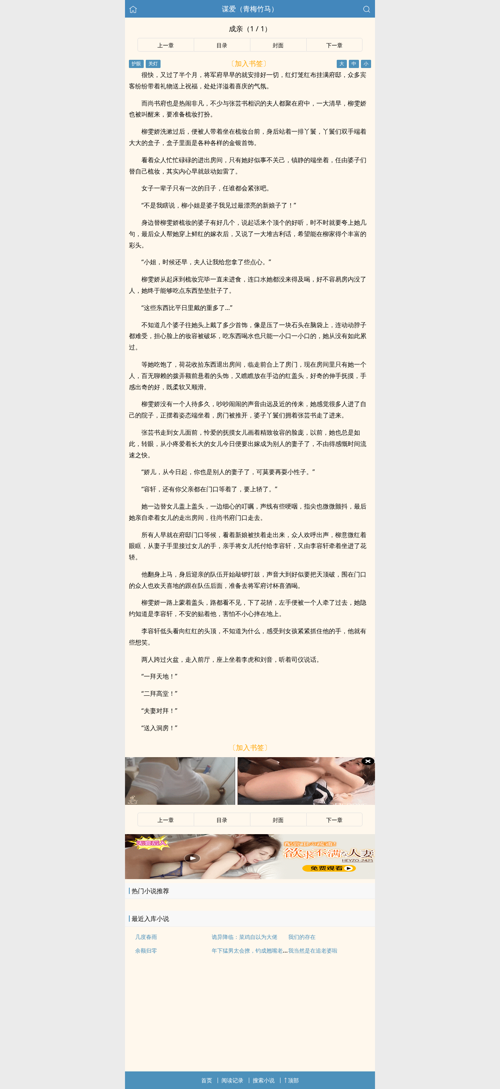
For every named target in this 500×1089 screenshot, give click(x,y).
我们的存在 (302, 936)
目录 (221, 45)
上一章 (165, 45)
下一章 (334, 45)
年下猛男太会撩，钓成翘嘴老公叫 (253, 950)
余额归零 (146, 950)
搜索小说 (264, 1080)
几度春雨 (146, 936)
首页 (206, 1080)
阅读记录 (232, 1080)
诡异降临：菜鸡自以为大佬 (244, 936)
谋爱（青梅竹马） (250, 8)
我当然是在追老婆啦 (313, 950)
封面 (278, 45)
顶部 (293, 1080)
